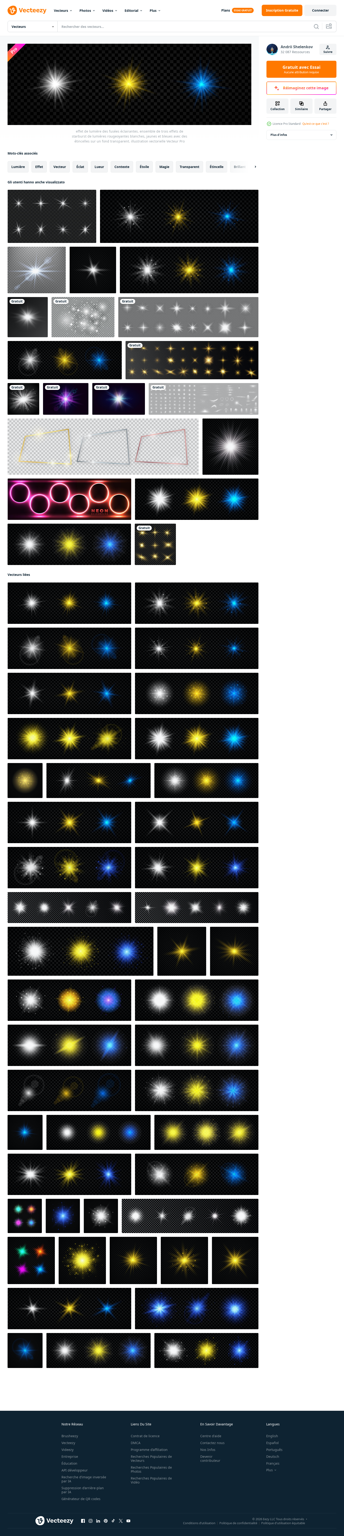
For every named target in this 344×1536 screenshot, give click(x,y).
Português (274, 1449)
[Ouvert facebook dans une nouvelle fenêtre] (83, 1521)
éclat (80, 166)
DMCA (135, 1443)
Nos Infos (207, 1449)
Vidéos (107, 10)
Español (272, 1443)
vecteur (59, 166)
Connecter (320, 10)
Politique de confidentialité (238, 1523)
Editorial (131, 10)
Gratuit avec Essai (301, 69)
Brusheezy (69, 1436)
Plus (153, 10)
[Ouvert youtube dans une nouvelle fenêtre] (128, 1521)
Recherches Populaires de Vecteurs (151, 1458)
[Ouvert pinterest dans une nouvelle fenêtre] (106, 1521)
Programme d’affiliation (149, 1449)
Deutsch (272, 1456)
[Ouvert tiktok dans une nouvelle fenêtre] (113, 1521)
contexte (121, 166)
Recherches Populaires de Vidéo (151, 1480)
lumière (18, 166)
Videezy (67, 1449)
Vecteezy (68, 1443)
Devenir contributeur (210, 1458)
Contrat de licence (145, 1436)
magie (164, 166)
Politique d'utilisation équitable (283, 1523)
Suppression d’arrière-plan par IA (82, 1490)
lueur (99, 166)
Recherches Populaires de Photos (151, 1469)
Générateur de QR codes (80, 1499)
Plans (225, 10)
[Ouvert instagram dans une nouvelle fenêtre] (90, 1521)
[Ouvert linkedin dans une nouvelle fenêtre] (98, 1521)
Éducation (69, 1463)
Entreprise (69, 1456)
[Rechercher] (316, 26)
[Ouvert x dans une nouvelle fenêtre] (121, 1521)
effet (39, 166)
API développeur (74, 1470)
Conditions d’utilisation (199, 1523)
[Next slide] (251, 166)
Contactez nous (212, 1443)
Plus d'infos (278, 135)
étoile (144, 166)
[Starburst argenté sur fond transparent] (23, 399)
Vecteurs (61, 10)
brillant (240, 166)
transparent (189, 166)
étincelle (216, 166)
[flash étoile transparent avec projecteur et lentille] (28, 317)
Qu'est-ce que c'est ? (315, 124)
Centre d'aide (210, 1436)
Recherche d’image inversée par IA (83, 1479)
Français (272, 1463)
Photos (85, 10)
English (272, 1436)
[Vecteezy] (27, 10)
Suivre (327, 52)
